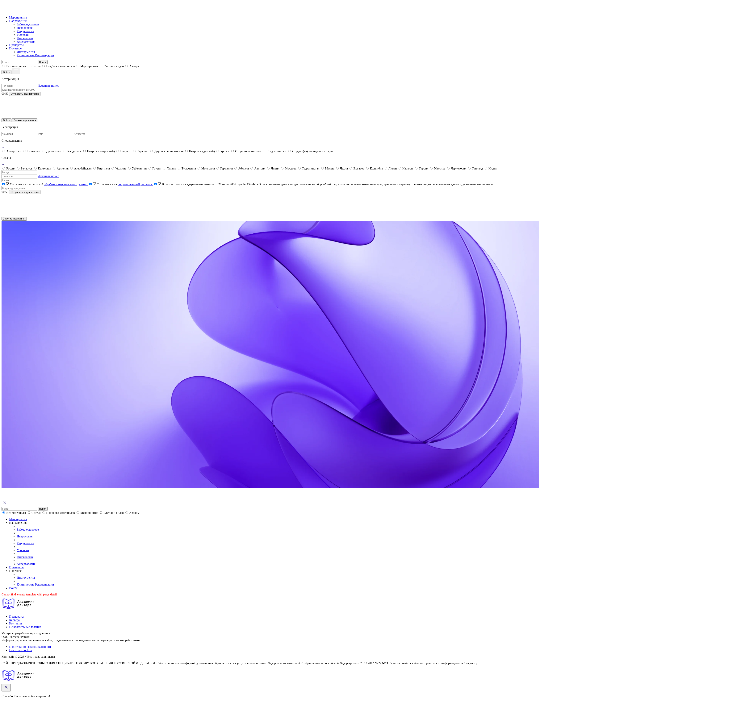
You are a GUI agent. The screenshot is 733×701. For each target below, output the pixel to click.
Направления (18, 21)
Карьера (14, 620)
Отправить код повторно (25, 93)
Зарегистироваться (25, 120)
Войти (6, 72)
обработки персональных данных (66, 184)
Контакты (15, 623)
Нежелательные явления (25, 626)
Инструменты (26, 51)
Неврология (24, 27)
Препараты (16, 45)
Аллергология (26, 41)
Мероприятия (18, 17)
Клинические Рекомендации (35, 55)
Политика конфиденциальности (30, 646)
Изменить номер (48, 85)
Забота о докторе (28, 24)
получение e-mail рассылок (135, 184)
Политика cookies (20, 650)
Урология (23, 34)
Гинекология (25, 38)
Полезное (15, 48)
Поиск (42, 62)
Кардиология (25, 31)
